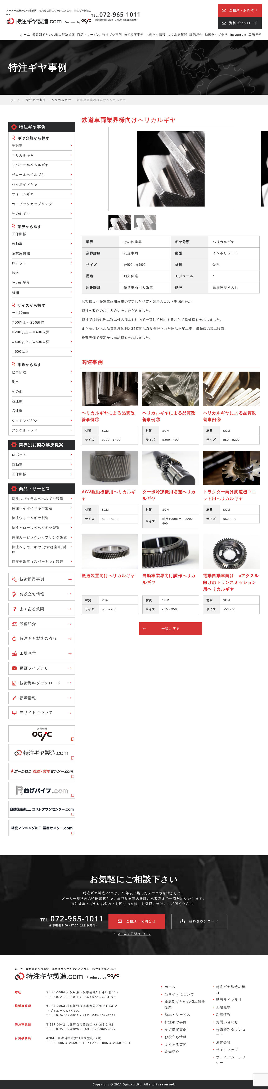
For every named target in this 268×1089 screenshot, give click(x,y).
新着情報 (28, 698)
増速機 (17, 411)
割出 (15, 382)
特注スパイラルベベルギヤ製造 (38, 498)
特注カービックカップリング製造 (39, 537)
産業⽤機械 (21, 253)
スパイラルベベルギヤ (30, 165)
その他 (17, 391)
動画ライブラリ (216, 34)
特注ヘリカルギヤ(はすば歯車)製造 (39, 549)
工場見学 (255, 34)
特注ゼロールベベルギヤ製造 (36, 528)
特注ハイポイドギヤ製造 (32, 508)
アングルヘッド (25, 430)
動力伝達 (19, 372)
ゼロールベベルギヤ (28, 174)
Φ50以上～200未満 (28, 322)
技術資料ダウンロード (40, 683)
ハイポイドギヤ (25, 184)
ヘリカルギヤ (23, 155)
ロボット (19, 263)
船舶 (15, 292)
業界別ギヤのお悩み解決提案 (53, 34)
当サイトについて (36, 712)
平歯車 (17, 145)
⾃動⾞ (17, 243)
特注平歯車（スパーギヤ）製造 (38, 561)
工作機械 (19, 234)
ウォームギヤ (23, 194)
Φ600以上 (20, 351)
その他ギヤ (21, 213)
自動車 (17, 464)
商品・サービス (88, 34)
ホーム (25, 34)
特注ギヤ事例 (112, 34)
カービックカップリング (32, 204)
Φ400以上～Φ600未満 (31, 342)
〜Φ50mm (20, 312)
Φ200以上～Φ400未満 (31, 332)
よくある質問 (177, 34)
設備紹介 (196, 34)
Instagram (238, 34)
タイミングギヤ (25, 420)
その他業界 (21, 282)
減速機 (17, 401)
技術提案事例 (134, 34)
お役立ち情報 (156, 34)
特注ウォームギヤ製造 (30, 518)
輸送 (15, 273)
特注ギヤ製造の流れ (38, 638)
